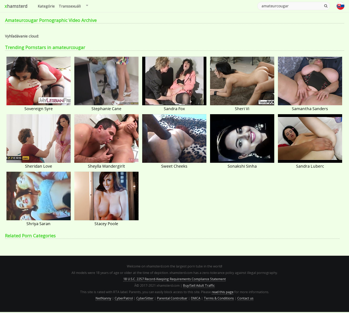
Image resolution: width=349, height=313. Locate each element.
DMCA (195, 298)
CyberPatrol (124, 298)
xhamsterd (16, 6)
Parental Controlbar (172, 298)
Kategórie (46, 6)
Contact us (245, 298)
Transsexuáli (70, 6)
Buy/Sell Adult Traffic (199, 285)
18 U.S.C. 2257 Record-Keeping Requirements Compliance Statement (174, 279)
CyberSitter (144, 298)
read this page (222, 292)
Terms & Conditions (219, 298)
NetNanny (103, 298)
